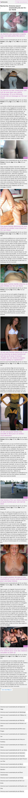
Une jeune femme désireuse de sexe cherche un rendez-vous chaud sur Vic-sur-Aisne (13, 228)
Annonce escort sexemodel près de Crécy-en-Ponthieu (12, 740)
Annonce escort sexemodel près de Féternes (12, 720)
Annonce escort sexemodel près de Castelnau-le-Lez (13, 735)
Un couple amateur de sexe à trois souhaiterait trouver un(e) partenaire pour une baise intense (14, 579)
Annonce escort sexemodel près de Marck (11, 764)
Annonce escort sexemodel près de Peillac (11, 777)
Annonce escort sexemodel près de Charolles (12, 756)
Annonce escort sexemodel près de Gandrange (12, 712)
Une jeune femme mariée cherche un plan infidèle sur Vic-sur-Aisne (13, 285)
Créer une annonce (21, 2)
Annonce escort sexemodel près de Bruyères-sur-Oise (13, 787)
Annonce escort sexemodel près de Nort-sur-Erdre (12, 782)
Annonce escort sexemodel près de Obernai (12, 791)
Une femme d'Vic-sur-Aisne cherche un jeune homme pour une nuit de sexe (13, 502)
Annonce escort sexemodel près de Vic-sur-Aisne (13, 750)
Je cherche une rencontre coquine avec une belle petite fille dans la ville (13, 36)
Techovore (3, 2)
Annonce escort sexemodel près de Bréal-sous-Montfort (13, 768)
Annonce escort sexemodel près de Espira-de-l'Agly (12, 708)
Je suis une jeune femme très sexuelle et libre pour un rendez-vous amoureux (12, 433)
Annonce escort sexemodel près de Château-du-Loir (13, 716)
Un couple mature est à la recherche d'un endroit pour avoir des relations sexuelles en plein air (13, 651)
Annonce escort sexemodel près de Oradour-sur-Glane (13, 746)
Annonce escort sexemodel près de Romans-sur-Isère (13, 724)
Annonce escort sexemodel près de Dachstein (12, 753)
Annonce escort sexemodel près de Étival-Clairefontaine (11, 774)
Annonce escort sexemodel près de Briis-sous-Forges (13, 730)
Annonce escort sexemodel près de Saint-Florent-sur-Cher (13, 760)
